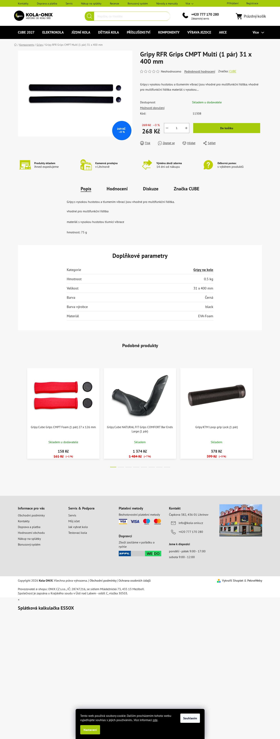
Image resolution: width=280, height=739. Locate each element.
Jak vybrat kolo (78, 527)
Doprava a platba (47, 3)
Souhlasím (190, 718)
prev (21, 416)
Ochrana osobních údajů (135, 580)
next (259, 416)
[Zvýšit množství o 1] (186, 128)
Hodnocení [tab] (117, 189)
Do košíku (226, 128)
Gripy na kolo (203, 269)
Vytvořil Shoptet (232, 580)
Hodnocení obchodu (31, 533)
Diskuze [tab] (150, 189)
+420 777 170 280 (205, 14)
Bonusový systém (138, 3)
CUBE (232, 71)
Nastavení (90, 730)
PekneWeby (254, 580)
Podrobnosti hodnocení (199, 71)
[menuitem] (26, 32)
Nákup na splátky (91, 3)
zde (155, 720)
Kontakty (23, 3)
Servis (69, 3)
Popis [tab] (86, 189)
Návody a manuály (167, 3)
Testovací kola (77, 533)
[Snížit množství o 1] (167, 128)
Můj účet (74, 521)
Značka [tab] (186, 189)
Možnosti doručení (152, 108)
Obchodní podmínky (31, 515)
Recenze (114, 3)
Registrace (252, 3)
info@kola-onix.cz (191, 523)
